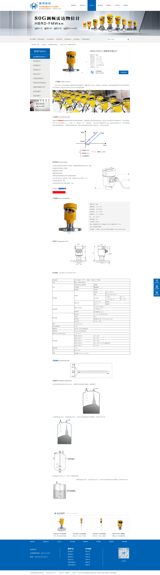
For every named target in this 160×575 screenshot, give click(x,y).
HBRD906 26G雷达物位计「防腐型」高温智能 (67, 533)
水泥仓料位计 (59, 39)
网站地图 (124, 541)
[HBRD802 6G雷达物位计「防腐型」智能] (81, 525)
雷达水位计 (37, 74)
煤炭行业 (87, 562)
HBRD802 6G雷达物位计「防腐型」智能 (85, 533)
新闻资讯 (108, 5)
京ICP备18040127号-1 (51, 573)
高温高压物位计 (72, 565)
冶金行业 (87, 557)
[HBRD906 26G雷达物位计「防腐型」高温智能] (62, 525)
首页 (38, 44)
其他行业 (87, 565)
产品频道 (43, 44)
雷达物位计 (37, 65)
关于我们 (117, 5)
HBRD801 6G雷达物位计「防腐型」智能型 (105, 533)
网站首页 (73, 5)
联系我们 (125, 5)
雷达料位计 (37, 70)
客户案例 (100, 5)
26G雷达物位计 (50, 39)
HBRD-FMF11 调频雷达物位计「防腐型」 (124, 533)
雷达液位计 (83, 5)
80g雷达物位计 (41, 39)
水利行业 (87, 559)
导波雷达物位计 (86, 39)
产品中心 (91, 5)
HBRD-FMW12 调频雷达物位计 (68, 44)
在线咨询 (124, 72)
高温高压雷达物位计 (40, 83)
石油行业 (87, 554)
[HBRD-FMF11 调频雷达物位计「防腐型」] (120, 525)
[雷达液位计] (80, 35)
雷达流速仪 (37, 91)
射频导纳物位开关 (39, 87)
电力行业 (87, 551)
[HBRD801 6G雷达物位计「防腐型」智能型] (101, 525)
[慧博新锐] (34, 9)
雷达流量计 (37, 96)
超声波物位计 (68, 39)
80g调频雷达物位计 (53, 44)
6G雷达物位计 (76, 39)
